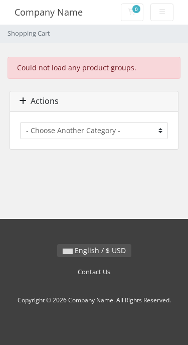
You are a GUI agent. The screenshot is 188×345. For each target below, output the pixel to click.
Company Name (49, 12)
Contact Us (94, 272)
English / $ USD (99, 250)
